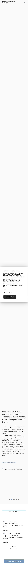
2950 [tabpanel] (13, 525)
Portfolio (8, 7)
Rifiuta (5, 290)
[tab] (14, 511)
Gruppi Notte (15, 7)
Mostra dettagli (7, 292)
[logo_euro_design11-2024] (10, 1)
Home (3, 7)
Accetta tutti (9, 297)
